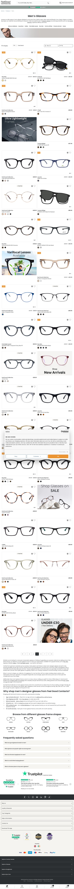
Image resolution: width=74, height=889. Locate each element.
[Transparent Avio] (41, 548)
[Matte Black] (3, 181)
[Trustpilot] (16, 839)
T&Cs (24, 881)
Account (22, 887)
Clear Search (21, 45)
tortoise (22, 680)
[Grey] (41, 281)
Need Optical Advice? (67, 2)
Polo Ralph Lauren (33, 26)
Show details (62, 451)
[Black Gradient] (5, 648)
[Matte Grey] (38, 582)
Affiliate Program (47, 881)
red (6, 682)
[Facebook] (24, 797)
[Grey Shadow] (41, 247)
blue (64, 680)
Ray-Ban (41, 26)
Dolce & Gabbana (12, 26)
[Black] (38, 80)
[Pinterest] (45, 797)
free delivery (25, 699)
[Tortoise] (38, 114)
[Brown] (43, 582)
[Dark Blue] (38, 415)
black (12, 680)
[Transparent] (8, 481)
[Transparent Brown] (3, 114)
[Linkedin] (41, 797)
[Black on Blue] (43, 348)
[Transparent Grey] (8, 181)
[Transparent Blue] (3, 314)
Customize (36, 456)
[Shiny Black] (3, 615)
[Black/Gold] (43, 314)
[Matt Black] (5, 415)
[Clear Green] (8, 415)
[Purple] (8, 515)
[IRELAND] (39, 846)
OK (58, 456)
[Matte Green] (3, 582)
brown (16, 680)
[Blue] (38, 181)
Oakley (26, 26)
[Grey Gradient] (8, 648)
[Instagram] (33, 797)
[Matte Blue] (43, 615)
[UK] (35, 846)
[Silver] (5, 80)
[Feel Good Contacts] (5, 3)
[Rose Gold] (5, 214)
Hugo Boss (20, 26)
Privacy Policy (30, 881)
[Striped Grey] (5, 114)
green (67, 680)
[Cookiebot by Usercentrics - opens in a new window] (62, 432)
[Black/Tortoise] (38, 481)
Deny (16, 456)
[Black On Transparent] (41, 348)
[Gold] (3, 80)
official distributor (25, 705)
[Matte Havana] (10, 481)
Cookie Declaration (38, 881)
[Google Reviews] (26, 840)
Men (14, 45)
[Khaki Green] (3, 448)
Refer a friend (19, 701)
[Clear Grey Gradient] (3, 415)
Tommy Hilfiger (48, 26)
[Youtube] (37, 797)
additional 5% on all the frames (44, 697)
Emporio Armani (58, 26)
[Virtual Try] (32, 52)
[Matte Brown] (5, 582)
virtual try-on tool (23, 703)
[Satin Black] (38, 247)
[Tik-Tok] (49, 797)
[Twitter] (28, 797)
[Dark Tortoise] (41, 415)
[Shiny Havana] (5, 615)
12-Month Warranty (37, 7)
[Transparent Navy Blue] (3, 348)
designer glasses (46, 21)
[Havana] (43, 80)
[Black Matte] (38, 548)
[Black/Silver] (41, 314)
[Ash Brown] (3, 648)
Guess (64, 26)
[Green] (41, 80)
